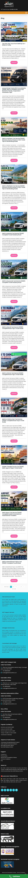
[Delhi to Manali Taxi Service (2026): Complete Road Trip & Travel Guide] (14, 315)
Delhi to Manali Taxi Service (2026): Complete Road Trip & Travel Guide (12, 327)
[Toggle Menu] (26, 13)
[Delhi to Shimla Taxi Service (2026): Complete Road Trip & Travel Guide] (14, 361)
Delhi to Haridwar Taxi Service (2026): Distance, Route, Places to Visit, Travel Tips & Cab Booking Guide (13, 140)
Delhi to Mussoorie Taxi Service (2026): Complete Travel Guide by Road (13, 281)
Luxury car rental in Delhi (6, 729)
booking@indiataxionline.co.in (9, 672)
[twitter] (5, 790)
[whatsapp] (13, 790)
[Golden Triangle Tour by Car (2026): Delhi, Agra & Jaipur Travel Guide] (14, 455)
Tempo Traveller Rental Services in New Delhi (11, 769)
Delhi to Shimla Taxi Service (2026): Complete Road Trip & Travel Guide (12, 373)
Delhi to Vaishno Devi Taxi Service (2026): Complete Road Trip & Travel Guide (13, 420)
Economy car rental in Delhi (7, 727)
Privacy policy (4, 756)
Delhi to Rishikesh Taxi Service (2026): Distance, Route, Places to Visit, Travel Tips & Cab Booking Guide (13, 187)
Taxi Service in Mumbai (6, 734)
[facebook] (2, 790)
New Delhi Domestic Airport (7, 745)
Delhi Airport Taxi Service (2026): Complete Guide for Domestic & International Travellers (12, 514)
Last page (14, 588)
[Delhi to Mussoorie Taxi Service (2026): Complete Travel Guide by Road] (14, 269)
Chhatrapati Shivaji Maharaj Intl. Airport (10, 742)
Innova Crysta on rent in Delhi (8, 731)
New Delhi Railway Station (7, 747)
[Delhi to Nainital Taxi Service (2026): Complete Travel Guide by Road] (14, 221)
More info (14, 62)
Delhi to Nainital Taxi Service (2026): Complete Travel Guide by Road (13, 234)
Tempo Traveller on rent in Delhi (8, 732)
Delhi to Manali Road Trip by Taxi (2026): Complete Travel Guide (12, 562)
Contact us (3, 754)
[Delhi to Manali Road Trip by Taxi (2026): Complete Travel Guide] (14, 550)
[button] (19, 354)
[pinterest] (10, 790)
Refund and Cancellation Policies (9, 757)
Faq (2, 760)
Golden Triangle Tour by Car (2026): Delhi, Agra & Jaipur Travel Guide (13, 467)
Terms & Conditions (5, 759)
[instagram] (16, 790)
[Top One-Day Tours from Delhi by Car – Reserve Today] (14, 32)
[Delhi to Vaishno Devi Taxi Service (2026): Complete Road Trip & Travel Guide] (14, 407)
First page (6, 586)
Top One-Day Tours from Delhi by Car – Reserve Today (14, 44)
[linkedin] (8, 790)
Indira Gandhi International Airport (9, 744)
